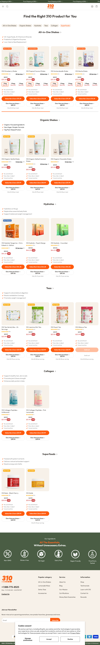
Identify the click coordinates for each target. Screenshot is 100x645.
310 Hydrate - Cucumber (59, 243)
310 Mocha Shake (81, 71)
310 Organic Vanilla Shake (11, 159)
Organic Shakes (25, 26)
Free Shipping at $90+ (75, 1)
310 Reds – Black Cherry (10, 493)
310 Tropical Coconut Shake (35, 71)
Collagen (54, 26)
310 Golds (29, 493)
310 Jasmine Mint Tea (33, 327)
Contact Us (5, 594)
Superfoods (65, 26)
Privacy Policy (75, 633)
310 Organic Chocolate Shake (61, 159)
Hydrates (37, 26)
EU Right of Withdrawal (92, 643)
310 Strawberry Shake (9, 71)
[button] (3, 6)
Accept (49, 639)
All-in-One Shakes (9, 26)
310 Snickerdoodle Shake (59, 71)
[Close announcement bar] (98, 1)
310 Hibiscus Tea (81, 327)
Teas (46, 26)
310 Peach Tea (56, 327)
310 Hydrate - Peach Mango (35, 243)
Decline (70, 639)
